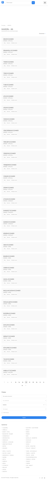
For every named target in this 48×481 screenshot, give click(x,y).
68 (33, 382)
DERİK (9, 246)
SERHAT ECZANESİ (9, 336)
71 (43, 382)
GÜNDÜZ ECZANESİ (9, 222)
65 (22, 382)
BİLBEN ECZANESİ (8, 256)
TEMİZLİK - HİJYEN (30, 459)
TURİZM (28, 463)
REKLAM (4, 467)
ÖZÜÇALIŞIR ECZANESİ (10, 302)
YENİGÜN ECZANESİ (9, 153)
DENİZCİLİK (5, 440)
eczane (8, 54)
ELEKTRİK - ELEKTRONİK (32, 427)
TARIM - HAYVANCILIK (31, 451)
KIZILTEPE (10, 372)
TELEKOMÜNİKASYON (31, 457)
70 (40, 382)
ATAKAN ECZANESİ (9, 199)
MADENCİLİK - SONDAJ (8, 455)
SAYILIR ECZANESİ (8, 325)
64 (19, 382)
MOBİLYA (4, 461)
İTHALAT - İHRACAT (31, 448)
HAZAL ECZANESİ (8, 279)
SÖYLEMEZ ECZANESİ (9, 348)
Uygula (24, 417)
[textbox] (24, 400)
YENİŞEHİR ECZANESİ (9, 165)
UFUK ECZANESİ (8, 96)
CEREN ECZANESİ (8, 267)
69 (36, 382)
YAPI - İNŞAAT (29, 465)
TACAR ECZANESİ (8, 359)
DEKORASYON (6, 438)
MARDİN (5, 40)
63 (15, 382)
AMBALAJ (4, 429)
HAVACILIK (28, 440)
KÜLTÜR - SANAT (6, 453)
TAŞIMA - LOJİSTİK (30, 453)
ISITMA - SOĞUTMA (30, 446)
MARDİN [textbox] (4, 404)
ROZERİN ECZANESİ (9, 313)
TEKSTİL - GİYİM (30, 455)
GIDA (27, 436)
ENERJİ (27, 431)
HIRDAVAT (28, 442)
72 (22, 385)
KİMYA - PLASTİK (6, 451)
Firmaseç (3, 25)
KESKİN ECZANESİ (8, 233)
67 (29, 382)
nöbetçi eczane (14, 54)
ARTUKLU (10, 40)
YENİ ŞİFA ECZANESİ (9, 142)
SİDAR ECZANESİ (8, 39)
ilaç (5, 54)
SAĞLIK (4, 469)
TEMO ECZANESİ (8, 73)
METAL (4, 459)
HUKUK (27, 444)
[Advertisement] (24, 14)
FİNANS (28, 434)
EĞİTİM (4, 446)
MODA (4, 463)
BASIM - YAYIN (5, 431)
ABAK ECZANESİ (8, 245)
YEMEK (27, 467)
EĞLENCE (4, 448)
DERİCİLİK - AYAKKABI (7, 442)
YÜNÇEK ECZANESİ (9, 176)
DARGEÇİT (10, 200)
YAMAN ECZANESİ (8, 119)
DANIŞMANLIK (5, 436)
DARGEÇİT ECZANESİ (9, 210)
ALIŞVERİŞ (5, 427)
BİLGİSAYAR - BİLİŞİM (7, 434)
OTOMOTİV (5, 465)
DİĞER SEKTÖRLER (7, 444)
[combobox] (24, 400)
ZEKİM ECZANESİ (8, 187)
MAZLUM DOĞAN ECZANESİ (11, 290)
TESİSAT (28, 461)
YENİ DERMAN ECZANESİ (10, 130)
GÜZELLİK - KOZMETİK (31, 438)
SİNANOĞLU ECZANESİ (10, 50)
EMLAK (27, 429)
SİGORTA (4, 471)
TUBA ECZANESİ (8, 85)
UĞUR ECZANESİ (8, 107)
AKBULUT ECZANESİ (9, 370)
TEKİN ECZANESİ (8, 62)
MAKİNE (4, 457)
